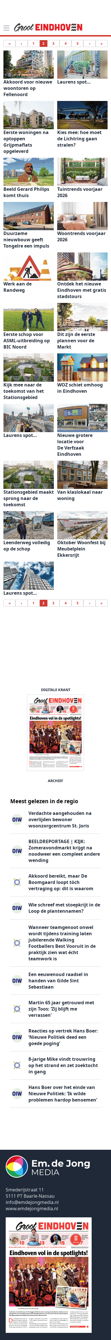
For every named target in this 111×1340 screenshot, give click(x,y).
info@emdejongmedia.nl (32, 1202)
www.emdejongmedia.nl (32, 1208)
